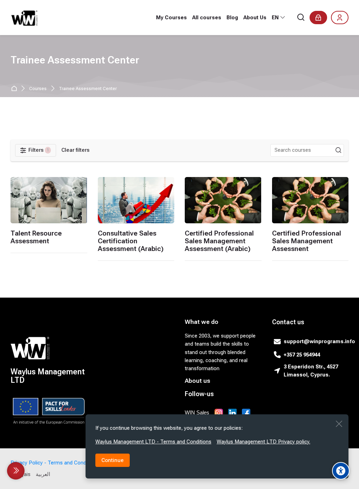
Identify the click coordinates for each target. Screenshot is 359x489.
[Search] (301, 17)
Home (15, 89)
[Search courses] (338, 150)
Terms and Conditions (73, 463)
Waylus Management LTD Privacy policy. (263, 442)
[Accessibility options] (341, 471)
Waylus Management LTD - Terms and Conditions (153, 442)
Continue (112, 460)
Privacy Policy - (28, 463)
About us (197, 380)
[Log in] (318, 17)
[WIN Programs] (25, 17)
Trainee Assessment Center (88, 89)
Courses (38, 89)
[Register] (339, 17)
